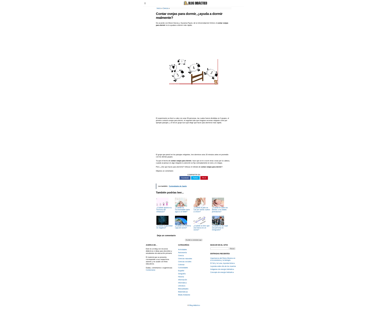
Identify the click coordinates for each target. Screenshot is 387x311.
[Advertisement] (193, 42)
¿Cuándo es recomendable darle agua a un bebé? (182, 210)
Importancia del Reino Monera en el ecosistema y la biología (222, 259)
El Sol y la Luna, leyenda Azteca (222, 263)
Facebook (185, 178)
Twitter (195, 178)
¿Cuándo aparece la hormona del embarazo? (164, 210)
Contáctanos (150, 270)
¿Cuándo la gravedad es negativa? (164, 227)
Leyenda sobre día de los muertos (223, 266)
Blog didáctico (194, 305)
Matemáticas (183, 292)
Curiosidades (183, 268)
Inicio (159, 8)
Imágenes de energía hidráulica (222, 269)
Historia (181, 277)
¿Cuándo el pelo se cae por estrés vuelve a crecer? (202, 210)
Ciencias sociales (184, 262)
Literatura (181, 286)
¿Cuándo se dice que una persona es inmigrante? (220, 228)
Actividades (182, 249)
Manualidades (183, 289)
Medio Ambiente (184, 295)
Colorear (181, 265)
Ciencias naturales (185, 259)
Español (181, 271)
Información (182, 280)
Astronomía (182, 253)
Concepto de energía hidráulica (222, 272)
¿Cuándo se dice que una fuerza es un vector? (201, 228)
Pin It (204, 178)
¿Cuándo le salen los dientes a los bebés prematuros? (220, 210)
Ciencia (165, 8)
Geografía (182, 274)
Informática (182, 283)
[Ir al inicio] (195, 5)
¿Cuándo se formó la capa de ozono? (183, 227)
